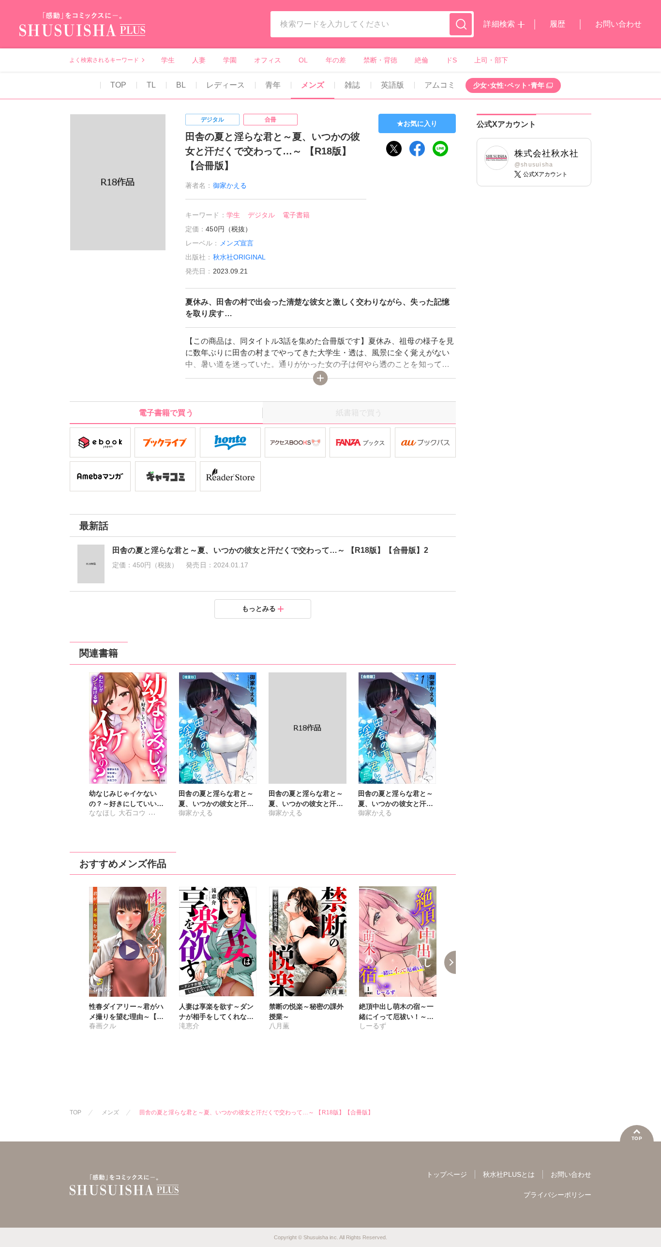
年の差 (336, 60)
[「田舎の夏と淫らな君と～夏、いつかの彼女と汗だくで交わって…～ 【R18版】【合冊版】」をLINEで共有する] (440, 148)
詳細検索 (498, 24)
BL (181, 85)
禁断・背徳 (380, 60)
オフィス (267, 60)
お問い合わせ (618, 24)
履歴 (557, 24)
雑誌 (352, 85)
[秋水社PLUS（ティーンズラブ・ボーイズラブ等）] (82, 30)
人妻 (199, 60)
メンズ (312, 85)
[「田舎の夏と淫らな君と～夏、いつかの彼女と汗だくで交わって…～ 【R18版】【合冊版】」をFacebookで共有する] (417, 148)
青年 (273, 85)
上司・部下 (491, 60)
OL (303, 60)
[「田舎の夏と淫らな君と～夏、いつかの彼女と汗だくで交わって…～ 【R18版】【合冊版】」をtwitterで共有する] (394, 148)
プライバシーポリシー (557, 1195)
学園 (230, 60)
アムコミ (439, 85)
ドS (451, 60)
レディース (225, 85)
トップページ (446, 1174)
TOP (118, 85)
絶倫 (421, 60)
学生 (168, 60)
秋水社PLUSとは (508, 1174)
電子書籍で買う (166, 413)
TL (151, 85)
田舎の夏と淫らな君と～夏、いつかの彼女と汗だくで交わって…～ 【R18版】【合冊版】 (256, 1112)
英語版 (392, 85)
